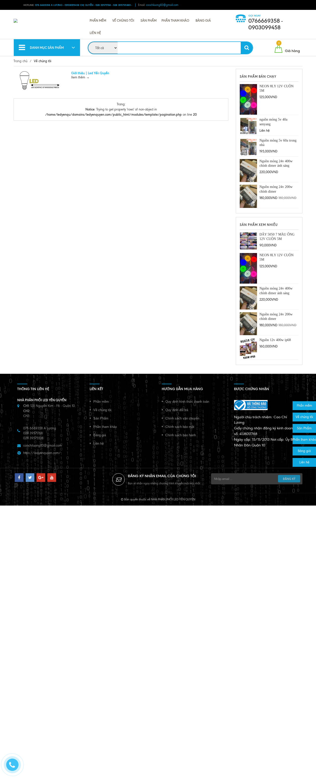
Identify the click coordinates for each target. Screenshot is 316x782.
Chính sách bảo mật (179, 427)
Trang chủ (20, 61)
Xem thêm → (80, 77)
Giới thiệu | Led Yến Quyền (90, 73)
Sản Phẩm (148, 20)
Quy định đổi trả (176, 410)
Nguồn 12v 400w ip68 (275, 340)
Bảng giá (203, 20)
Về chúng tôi (123, 20)
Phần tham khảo (175, 20)
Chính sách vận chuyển (182, 418)
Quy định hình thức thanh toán (187, 401)
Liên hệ (95, 33)
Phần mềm (98, 20)
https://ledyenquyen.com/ (42, 453)
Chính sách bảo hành (180, 435)
